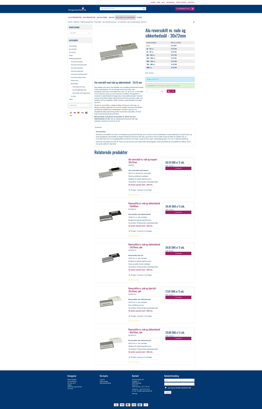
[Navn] (179, 380)
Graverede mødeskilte (77, 71)
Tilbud (71, 99)
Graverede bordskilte (77, 61)
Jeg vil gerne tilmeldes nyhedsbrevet (179, 387)
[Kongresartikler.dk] (77, 9)
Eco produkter (73, 49)
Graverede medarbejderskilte (79, 74)
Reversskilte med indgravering (81, 93)
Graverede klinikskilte (77, 68)
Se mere (70, 388)
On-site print (72, 52)
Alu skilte (73, 96)
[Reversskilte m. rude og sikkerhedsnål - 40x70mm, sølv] (110, 344)
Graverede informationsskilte (79, 65)
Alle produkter (73, 46)
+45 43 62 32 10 (144, 389)
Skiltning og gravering (75, 58)
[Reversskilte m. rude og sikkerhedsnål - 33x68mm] (110, 218)
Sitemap (134, 393)
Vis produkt (178, 168)
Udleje (71, 55)
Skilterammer (74, 80)
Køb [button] (173, 91)
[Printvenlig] (193, 22)
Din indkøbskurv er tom (183, 8)
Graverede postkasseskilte (78, 77)
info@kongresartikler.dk (144, 391)
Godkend (167, 392)
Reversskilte (74, 83)
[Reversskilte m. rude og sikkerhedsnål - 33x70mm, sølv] (110, 259)
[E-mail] (179, 384)
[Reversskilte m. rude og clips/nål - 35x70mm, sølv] (110, 303)
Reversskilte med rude (79, 87)
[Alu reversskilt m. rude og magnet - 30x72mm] (110, 174)
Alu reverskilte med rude (79, 90)
